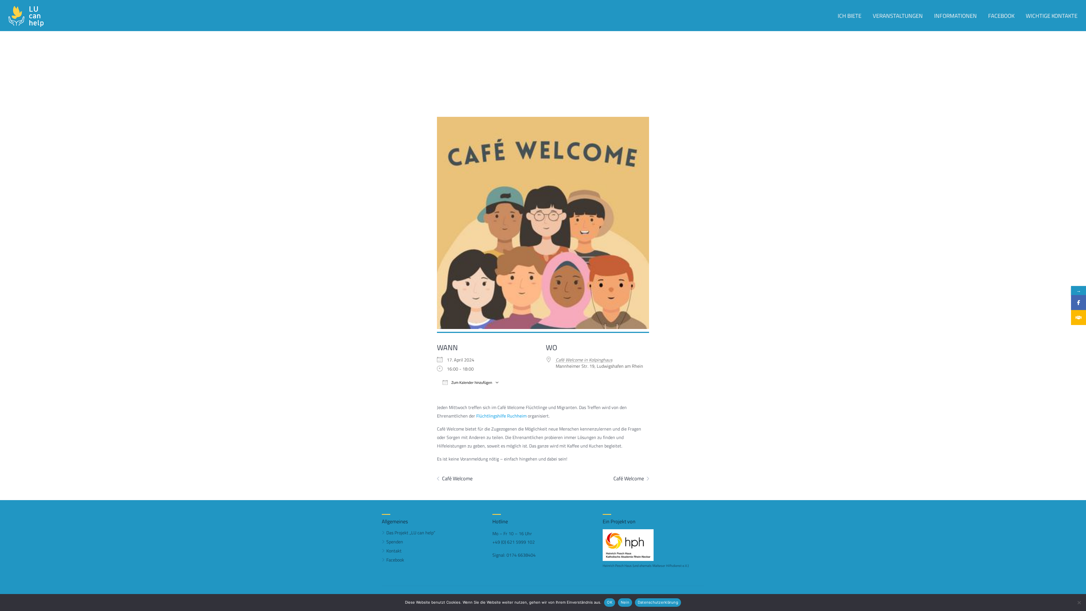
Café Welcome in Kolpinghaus (584, 360)
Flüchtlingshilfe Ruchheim (501, 416)
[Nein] (1079, 602)
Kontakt (394, 551)
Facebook (395, 560)
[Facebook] (1078, 302)
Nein (625, 602)
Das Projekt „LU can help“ (410, 532)
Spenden (394, 541)
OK (609, 602)
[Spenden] (1078, 317)
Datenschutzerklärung (658, 602)
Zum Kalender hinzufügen (471, 382)
